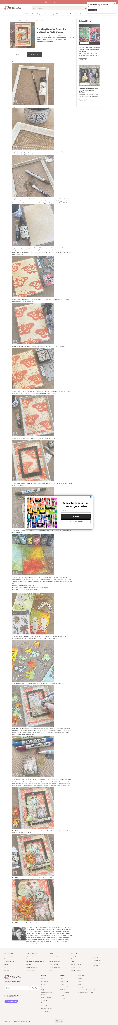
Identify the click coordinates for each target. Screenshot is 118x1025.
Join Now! (93, 10)
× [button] (114, 3)
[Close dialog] (91, 497)
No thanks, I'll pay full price (76, 521)
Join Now (76, 516)
